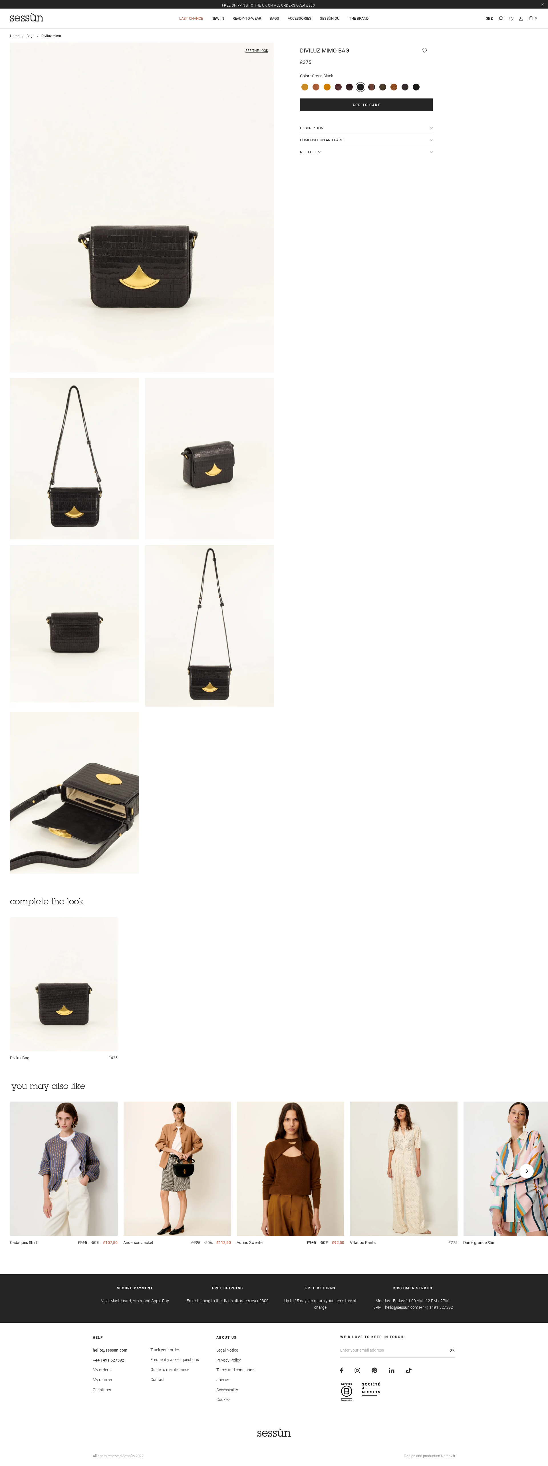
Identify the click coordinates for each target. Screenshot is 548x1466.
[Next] (526, 1171)
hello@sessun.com (110, 1350)
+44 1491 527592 (108, 1360)
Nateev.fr (448, 1456)
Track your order (164, 1350)
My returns (102, 1380)
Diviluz (19, 1058)
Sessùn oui (330, 18)
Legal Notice (227, 1350)
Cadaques (23, 1242)
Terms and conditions (235, 1370)
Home (14, 36)
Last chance (191, 18)
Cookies (223, 1399)
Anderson (138, 1242)
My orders (101, 1370)
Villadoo (363, 1242)
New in (217, 18)
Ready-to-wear (247, 18)
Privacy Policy (228, 1360)
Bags (274, 18)
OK (452, 1350)
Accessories (299, 18)
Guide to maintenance (169, 1369)
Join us (222, 1380)
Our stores (102, 1390)
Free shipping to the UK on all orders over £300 (268, 4)
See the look (256, 51)
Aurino (250, 1242)
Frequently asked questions (174, 1359)
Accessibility (227, 1390)
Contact (157, 1379)
